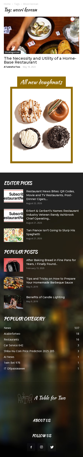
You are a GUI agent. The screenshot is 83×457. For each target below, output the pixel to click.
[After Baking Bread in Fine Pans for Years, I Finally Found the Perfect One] (13, 265)
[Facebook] (31, 447)
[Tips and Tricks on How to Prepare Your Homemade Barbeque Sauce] (13, 283)
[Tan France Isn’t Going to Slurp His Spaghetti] (13, 235)
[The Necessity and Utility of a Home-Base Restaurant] (41, 35)
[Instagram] (41, 447)
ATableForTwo (12, 66)
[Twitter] (52, 447)
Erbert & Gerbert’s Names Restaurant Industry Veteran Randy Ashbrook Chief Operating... (52, 214)
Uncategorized (12, 52)
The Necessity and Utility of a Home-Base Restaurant (40, 60)
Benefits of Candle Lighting (45, 297)
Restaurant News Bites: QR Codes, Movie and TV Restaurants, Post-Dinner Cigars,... (50, 195)
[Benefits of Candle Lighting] (13, 302)
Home (7, 4)
